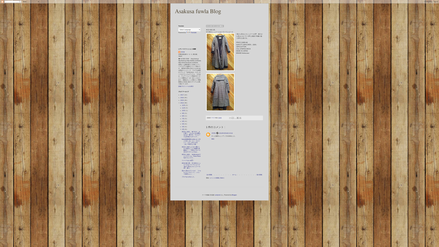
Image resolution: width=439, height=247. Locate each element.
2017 (182, 95)
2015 (182, 100)
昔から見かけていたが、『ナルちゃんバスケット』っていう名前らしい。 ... (191, 172)
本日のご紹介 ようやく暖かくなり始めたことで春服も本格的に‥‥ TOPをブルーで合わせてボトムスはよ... (191, 149)
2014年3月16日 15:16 (226, 133)
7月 (183, 118)
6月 (183, 121)
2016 (182, 97)
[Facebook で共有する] (238, 118)
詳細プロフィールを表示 (185, 86)
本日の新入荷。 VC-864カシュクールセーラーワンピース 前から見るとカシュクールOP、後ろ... (191, 165)
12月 (183, 105)
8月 (183, 116)
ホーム (234, 175)
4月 (183, 127)
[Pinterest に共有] (240, 118)
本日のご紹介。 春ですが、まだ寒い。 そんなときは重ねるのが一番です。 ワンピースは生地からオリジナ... (191, 134)
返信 (212, 139)
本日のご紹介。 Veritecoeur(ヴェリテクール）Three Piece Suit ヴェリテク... (191, 156)
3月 (183, 129)
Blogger (234, 195)
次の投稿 (209, 175)
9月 (183, 113)
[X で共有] (235, 118)
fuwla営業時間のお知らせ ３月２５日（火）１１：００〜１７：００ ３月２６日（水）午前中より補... (191, 141)
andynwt (217, 195)
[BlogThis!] (233, 118)
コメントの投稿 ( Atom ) (216, 178)
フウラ (213, 133)
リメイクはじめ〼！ (188, 160)
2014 (182, 103)
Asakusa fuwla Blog (198, 11)
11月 (183, 108)
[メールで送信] (230, 118)
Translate (194, 32)
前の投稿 (259, 175)
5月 (183, 124)
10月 (183, 110)
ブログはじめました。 (188, 177)
